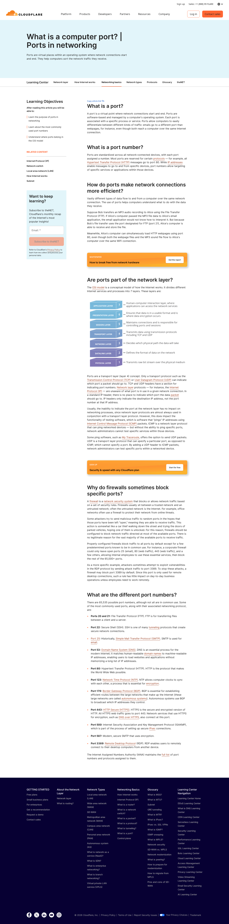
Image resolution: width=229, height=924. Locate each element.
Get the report (175, 260)
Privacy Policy (53, 250)
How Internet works (84, 82)
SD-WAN (91, 812)
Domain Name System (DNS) (118, 649)
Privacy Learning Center (190, 872)
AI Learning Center (187, 894)
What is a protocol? (127, 823)
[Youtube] (51, 915)
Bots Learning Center (188, 853)
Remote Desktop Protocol (120, 743)
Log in (193, 14)
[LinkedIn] (44, 915)
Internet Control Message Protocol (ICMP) (112, 423)
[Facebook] (29, 915)
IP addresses (175, 162)
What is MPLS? (155, 839)
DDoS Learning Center (189, 803)
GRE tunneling (155, 809)
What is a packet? (126, 818)
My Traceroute (130, 437)
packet (175, 394)
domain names (152, 653)
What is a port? (125, 833)
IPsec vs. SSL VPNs (158, 824)
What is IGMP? (155, 829)
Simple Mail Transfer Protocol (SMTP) (138, 638)
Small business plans (37, 799)
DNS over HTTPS (129, 717)
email (94, 642)
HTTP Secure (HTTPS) (116, 709)
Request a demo (35, 814)
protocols (159, 158)
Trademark (195, 915)
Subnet (151, 804)
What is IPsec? (155, 819)
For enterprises (34, 804)
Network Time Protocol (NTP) (120, 679)
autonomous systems (134, 698)
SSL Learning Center (188, 848)
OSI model (98, 287)
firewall (94, 501)
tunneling (154, 627)
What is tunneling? (126, 828)
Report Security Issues (145, 915)
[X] (36, 915)
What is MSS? (155, 794)
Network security (156, 844)
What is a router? (126, 804)
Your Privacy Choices (176, 915)
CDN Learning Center (188, 817)
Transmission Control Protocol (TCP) (109, 379)
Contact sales (212, 14)
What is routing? (65, 803)
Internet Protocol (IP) (127, 799)
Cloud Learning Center (189, 858)
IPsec (152, 728)
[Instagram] (59, 915)
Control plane (124, 838)
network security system (118, 501)
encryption (152, 683)
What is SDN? (94, 860)
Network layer (60, 82)
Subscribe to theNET (46, 241)
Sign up (181, 3)
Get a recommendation (38, 809)
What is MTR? (155, 814)
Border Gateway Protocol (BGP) (121, 690)
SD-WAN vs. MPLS (157, 849)
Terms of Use (124, 915)
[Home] (24, 14)
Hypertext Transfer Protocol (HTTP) (108, 162)
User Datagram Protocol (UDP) (153, 379)
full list (165, 754)
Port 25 (95, 638)
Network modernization (159, 854)
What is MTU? (155, 799)
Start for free (174, 467)
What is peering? (156, 859)
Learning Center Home (189, 798)
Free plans (32, 794)
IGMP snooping (155, 834)
